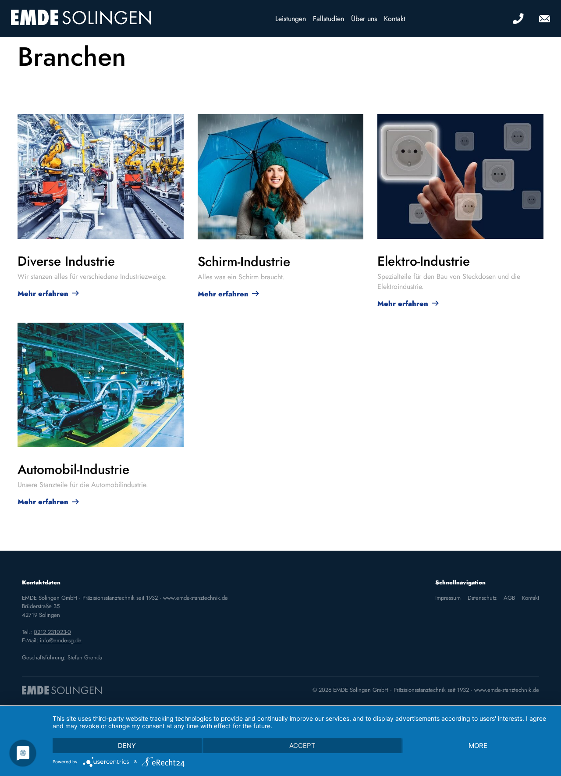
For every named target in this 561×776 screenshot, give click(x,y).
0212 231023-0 (52, 632)
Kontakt (394, 19)
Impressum (448, 598)
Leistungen (290, 19)
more (478, 745)
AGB (509, 598)
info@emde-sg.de (61, 640)
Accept (302, 745)
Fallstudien (328, 19)
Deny (127, 745)
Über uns (364, 19)
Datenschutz (482, 598)
